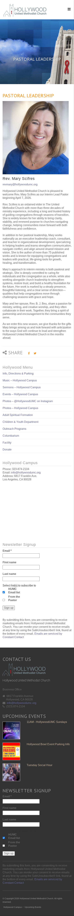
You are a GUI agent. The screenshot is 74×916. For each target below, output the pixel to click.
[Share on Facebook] (29, 353)
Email (7, 550)
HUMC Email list (14, 590)
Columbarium (11, 435)
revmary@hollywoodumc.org (20, 184)
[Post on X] (35, 353)
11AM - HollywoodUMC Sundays (47, 721)
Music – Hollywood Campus (20, 380)
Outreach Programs (14, 428)
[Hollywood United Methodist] (24, 10)
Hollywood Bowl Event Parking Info (48, 744)
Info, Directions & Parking (18, 373)
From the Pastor (14, 598)
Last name (9, 573)
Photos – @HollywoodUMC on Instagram (28, 401)
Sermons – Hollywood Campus (22, 387)
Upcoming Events (33, 907)
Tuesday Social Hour (39, 765)
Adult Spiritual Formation (18, 415)
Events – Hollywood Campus (20, 394)
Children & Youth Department (20, 421)
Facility (7, 442)
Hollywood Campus (12, 907)
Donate (7, 449)
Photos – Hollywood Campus (20, 408)
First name (9, 562)
